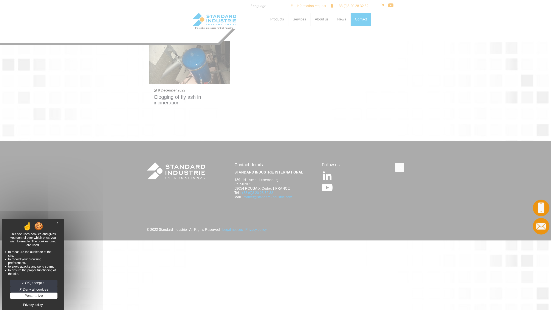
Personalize (34, 296)
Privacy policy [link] (33, 305)
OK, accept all (35, 283)
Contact (542, 226)
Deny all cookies (35, 289)
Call (541, 208)
